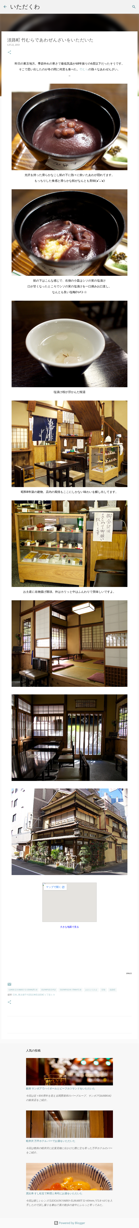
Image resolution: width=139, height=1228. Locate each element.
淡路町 (112, 990)
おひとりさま (91, 990)
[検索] (134, 7)
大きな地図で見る (69, 926)
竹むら (84, 69)
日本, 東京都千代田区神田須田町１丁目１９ (34, 994)
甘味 (103, 990)
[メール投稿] (9, 985)
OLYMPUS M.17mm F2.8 (70, 990)
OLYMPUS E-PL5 (48, 990)
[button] (9, 52)
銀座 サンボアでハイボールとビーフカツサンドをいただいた (60, 1088)
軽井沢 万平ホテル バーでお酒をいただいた (50, 1140)
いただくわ (25, 6)
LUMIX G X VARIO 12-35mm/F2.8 (23, 990)
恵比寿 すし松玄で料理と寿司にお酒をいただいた (54, 1193)
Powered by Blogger (71, 1223)
